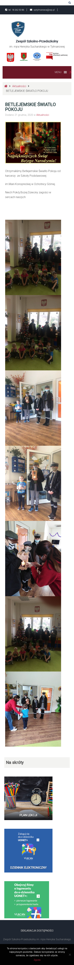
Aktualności (19, 86)
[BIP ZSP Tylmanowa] (56, 56)
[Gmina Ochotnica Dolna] (24, 56)
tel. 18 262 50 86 (16, 10)
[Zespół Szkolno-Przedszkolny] (18, 29)
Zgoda (37, 959)
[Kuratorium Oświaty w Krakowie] (37, 56)
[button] (58, 72)
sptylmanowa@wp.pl (44, 10)
